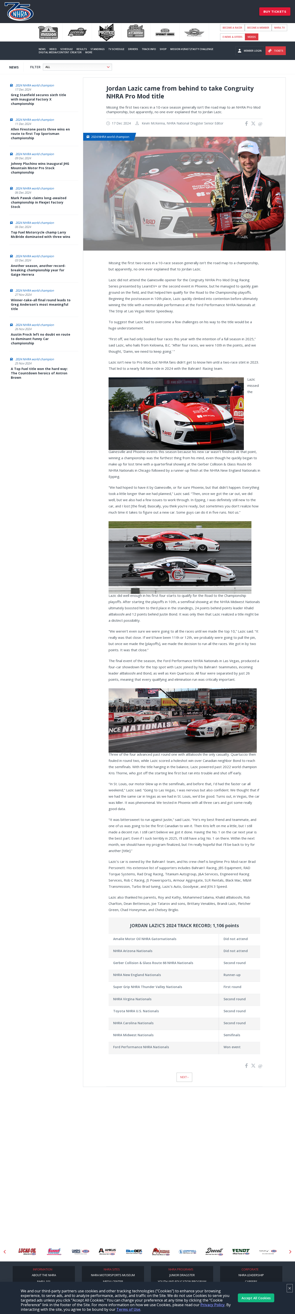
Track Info (149, 49)
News (42, 49)
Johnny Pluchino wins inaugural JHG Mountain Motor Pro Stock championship (40, 168)
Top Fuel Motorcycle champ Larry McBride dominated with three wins (40, 234)
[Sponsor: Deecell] (187, 1252)
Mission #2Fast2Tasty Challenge (191, 49)
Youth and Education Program (182, 1281)
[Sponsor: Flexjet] (241, 1252)
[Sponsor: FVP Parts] (268, 1252)
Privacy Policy (213, 1304)
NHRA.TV (279, 27)
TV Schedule (116, 49)
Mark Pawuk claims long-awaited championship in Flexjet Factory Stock (38, 202)
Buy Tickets (274, 11)
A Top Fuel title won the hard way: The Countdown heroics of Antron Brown (39, 373)
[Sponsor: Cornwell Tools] (161, 1252)
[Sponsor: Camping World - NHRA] (54, 1252)
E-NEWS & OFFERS (232, 36)
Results (82, 49)
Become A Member (258, 27)
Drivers (133, 49)
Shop (163, 49)
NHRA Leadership (251, 1275)
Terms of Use (128, 1309)
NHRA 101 (43, 1281)
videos (252, 36)
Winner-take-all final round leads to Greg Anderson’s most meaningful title (41, 304)
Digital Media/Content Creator (60, 52)
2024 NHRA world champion (34, 85)
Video (53, 49)
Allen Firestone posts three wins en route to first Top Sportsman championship (40, 133)
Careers (251, 1281)
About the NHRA (44, 1275)
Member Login (253, 50)
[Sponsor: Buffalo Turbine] (134, 1252)
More (88, 52)
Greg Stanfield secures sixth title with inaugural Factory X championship (38, 99)
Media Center (113, 1281)
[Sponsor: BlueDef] (107, 1252)
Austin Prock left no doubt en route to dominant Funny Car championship (40, 338)
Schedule (66, 49)
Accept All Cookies (256, 1298)
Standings (98, 49)
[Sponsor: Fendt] (214, 1252)
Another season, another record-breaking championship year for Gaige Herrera (38, 270)
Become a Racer (232, 27)
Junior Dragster (182, 1275)
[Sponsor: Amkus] (80, 1252)
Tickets (278, 50)
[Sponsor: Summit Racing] (27, 1252)
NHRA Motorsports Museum (113, 1275)
